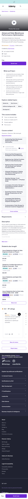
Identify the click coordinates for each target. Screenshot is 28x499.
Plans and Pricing (6, 446)
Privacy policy (5, 469)
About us (4, 422)
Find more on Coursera (7, 434)
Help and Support (6, 451)
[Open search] (20, 6)
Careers (3, 425)
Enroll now (14, 63)
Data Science (5, 11)
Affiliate (3, 448)
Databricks (12, 11)
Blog (3, 429)
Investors (4, 431)
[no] (12, 334)
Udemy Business (6, 459)
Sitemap (4, 471)
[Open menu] (2, 6)
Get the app (4, 442)
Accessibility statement (7, 466)
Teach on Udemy (5, 444)
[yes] (9, 334)
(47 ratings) (12, 45)
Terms (3, 473)
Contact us (4, 427)
